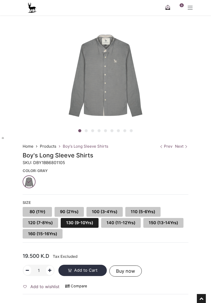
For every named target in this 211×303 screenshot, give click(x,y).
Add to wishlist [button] (44, 286)
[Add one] (50, 270)
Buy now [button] (125, 271)
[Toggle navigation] (190, 7)
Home (28, 146)
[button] (65, 131)
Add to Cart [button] (85, 270)
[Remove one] (27, 270)
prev (168, 146)
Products (48, 146)
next (179, 146)
